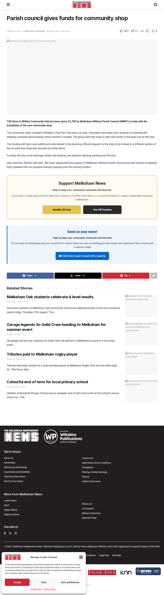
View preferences (70, 582)
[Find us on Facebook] (5, 533)
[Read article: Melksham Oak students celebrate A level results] (141, 305)
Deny (43, 582)
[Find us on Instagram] (16, 533)
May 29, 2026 (14, 359)
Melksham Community (35, 31)
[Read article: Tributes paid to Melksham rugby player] (141, 363)
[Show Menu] (8, 5)
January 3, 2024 (14, 31)
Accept (17, 582)
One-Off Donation (102, 209)
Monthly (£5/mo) (62, 209)
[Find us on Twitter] (10, 533)
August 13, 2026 (15, 302)
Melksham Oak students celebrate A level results (50, 297)
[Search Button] (155, 5)
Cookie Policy (36, 589)
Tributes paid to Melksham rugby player (42, 354)
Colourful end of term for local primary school (47, 382)
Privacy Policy (50, 589)
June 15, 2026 (14, 334)
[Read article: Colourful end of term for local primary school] (141, 390)
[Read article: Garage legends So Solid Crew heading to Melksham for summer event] (141, 333)
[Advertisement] (82, 413)
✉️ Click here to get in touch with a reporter (82, 256)
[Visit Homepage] (81, 5)
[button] (81, 557)
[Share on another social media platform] (153, 276)
